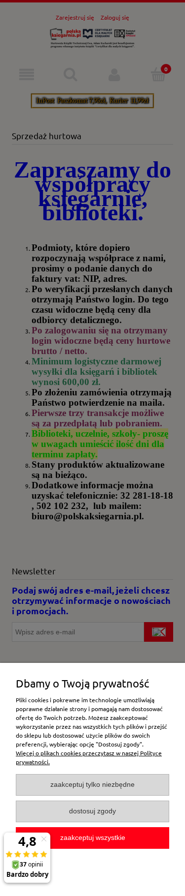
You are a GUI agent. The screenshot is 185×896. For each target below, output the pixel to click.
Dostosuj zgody (92, 811)
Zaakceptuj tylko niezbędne (92, 784)
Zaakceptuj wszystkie (92, 837)
